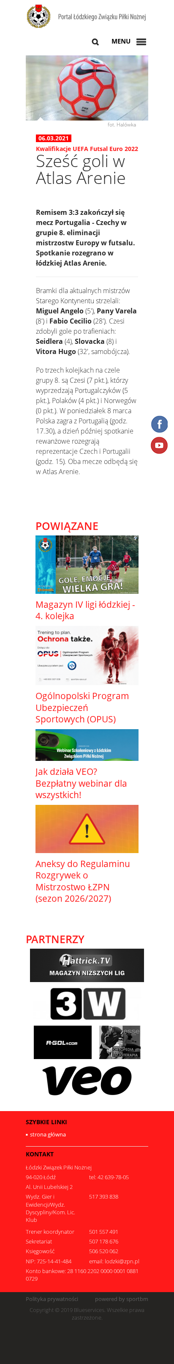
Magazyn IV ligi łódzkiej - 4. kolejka (85, 610)
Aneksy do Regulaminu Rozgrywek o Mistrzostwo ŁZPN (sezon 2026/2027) (82, 881)
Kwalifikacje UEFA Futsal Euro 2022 (87, 149)
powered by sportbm (121, 1299)
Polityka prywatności (52, 1299)
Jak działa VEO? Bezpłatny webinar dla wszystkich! (81, 783)
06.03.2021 (53, 138)
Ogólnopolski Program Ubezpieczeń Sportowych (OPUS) (82, 707)
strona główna (48, 1134)
